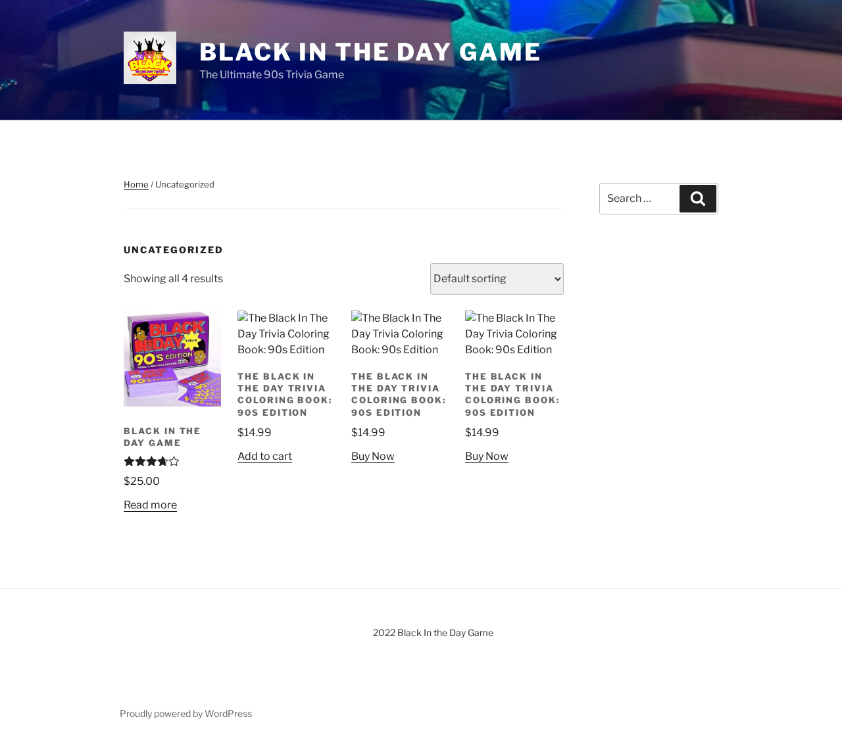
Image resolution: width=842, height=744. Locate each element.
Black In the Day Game (370, 51)
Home (136, 184)
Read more (150, 505)
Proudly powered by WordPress (186, 713)
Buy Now (373, 456)
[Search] (698, 198)
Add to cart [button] (264, 456)
